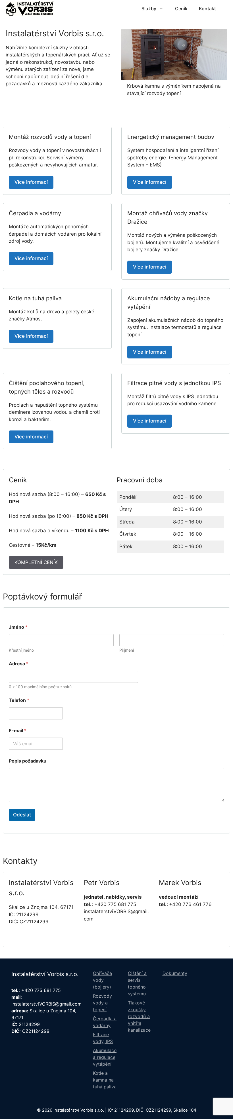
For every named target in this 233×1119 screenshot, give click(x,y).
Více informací (31, 182)
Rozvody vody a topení (102, 1002)
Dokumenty (175, 973)
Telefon (19, 700)
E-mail (17, 730)
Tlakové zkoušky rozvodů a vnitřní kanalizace (139, 1016)
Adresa (18, 663)
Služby (149, 8)
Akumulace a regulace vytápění (104, 1057)
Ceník (181, 8)
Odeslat (22, 815)
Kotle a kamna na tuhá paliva (104, 1080)
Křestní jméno (21, 650)
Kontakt (207, 8)
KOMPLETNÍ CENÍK (36, 562)
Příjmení (126, 650)
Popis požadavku (27, 761)
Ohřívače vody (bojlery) (102, 980)
